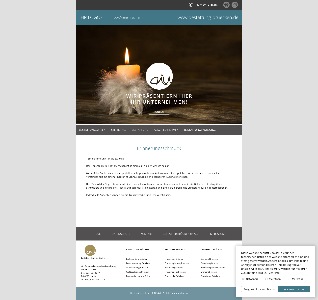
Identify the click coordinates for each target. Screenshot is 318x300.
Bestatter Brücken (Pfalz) (181, 234)
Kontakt (147, 234)
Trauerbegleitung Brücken (177, 263)
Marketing (297, 278)
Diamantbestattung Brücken (139, 276)
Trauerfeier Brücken (174, 259)
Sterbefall (118, 130)
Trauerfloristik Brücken (175, 271)
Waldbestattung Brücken (137, 271)
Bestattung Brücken (210, 263)
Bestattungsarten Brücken (213, 267)
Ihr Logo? (91, 17)
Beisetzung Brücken (174, 267)
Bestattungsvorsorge (200, 130)
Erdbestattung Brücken (136, 259)
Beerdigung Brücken (210, 276)
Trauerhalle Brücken (174, 276)
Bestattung (140, 130)
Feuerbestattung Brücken (138, 263)
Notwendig (251, 278)
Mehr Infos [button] (274, 272)
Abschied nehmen (166, 130)
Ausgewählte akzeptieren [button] (259, 289)
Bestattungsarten (92, 130)
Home (97, 234)
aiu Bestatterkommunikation (173, 293)
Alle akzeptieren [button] (294, 289)
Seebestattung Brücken (137, 267)
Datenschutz (121, 234)
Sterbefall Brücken (209, 259)
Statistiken (274, 278)
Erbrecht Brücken (209, 271)
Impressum (217, 234)
